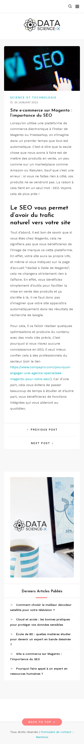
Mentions (42, 737)
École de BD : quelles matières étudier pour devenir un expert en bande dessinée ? (40, 639)
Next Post (40, 443)
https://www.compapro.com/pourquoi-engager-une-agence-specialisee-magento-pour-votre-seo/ (40, 373)
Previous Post (44, 429)
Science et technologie (33, 97)
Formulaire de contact (56, 732)
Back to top (40, 721)
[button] (70, 6)
